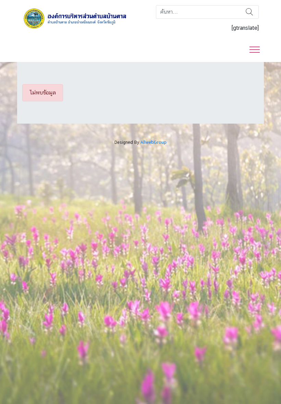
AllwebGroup (153, 142)
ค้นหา (249, 11)
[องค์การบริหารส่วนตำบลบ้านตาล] (78, 18)
